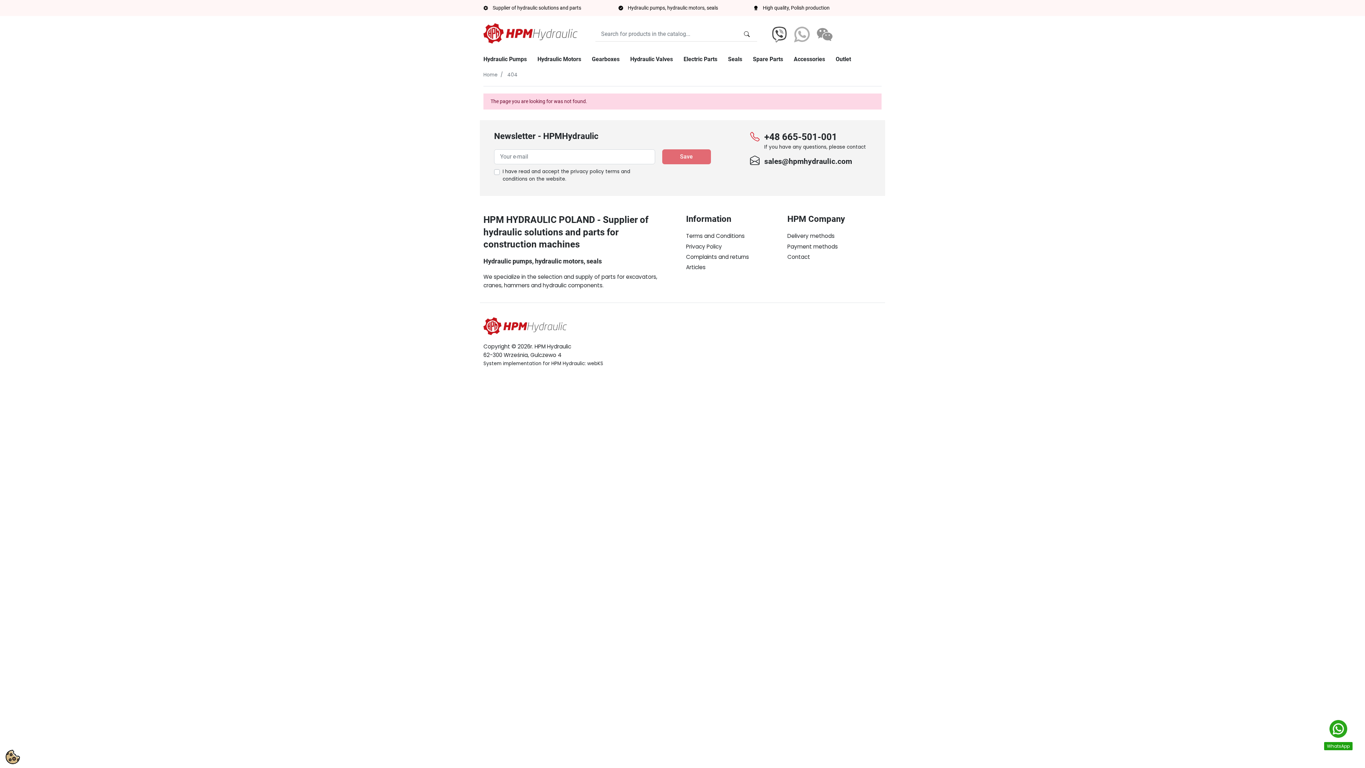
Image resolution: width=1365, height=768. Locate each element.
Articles (696, 267)
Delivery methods (811, 236)
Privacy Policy (704, 246)
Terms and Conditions (715, 236)
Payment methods (812, 246)
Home (490, 74)
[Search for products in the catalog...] (747, 34)
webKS (595, 363)
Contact (798, 257)
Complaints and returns (717, 257)
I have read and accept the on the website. (566, 175)
